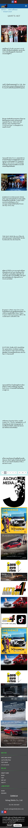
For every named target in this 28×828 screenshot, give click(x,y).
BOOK (2, 775)
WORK (3, 791)
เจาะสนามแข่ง (5, 765)
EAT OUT (3, 780)
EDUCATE (3, 793)
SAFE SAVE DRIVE (6, 757)
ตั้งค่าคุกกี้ (9, 825)
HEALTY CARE (5, 773)
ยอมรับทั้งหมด (17, 825)
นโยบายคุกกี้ (12, 822)
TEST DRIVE (4, 762)
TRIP (2, 778)
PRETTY (3, 782)
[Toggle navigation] (26, 6)
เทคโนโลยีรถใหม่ (6, 760)
